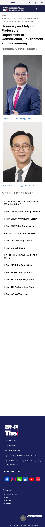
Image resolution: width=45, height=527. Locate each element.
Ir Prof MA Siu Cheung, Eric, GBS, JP (19, 185)
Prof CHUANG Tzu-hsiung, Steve (17, 118)
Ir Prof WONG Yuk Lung (16, 294)
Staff (13, 3)
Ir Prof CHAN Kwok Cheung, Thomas (22, 211)
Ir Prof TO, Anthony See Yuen (19, 287)
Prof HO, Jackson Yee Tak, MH (19, 233)
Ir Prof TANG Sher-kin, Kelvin (19, 279)
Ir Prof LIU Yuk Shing (14, 248)
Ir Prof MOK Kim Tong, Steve (18, 265)
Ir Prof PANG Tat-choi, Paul (18, 272)
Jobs (21, 3)
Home (4, 16)
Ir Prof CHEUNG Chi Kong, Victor (20, 219)
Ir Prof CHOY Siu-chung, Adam (19, 226)
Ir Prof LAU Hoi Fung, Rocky (18, 240)
